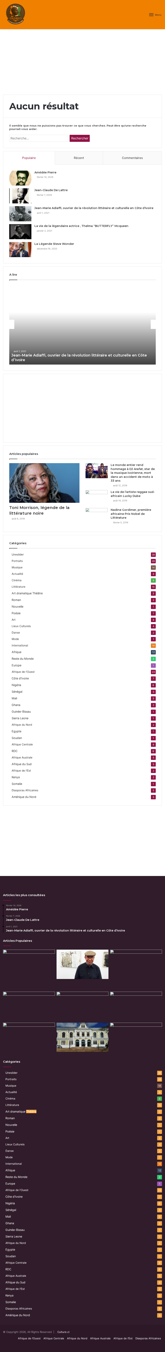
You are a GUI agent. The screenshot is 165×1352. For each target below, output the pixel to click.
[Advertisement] (82, 63)
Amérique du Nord (24, 797)
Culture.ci (63, 1331)
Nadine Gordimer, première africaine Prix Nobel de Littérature (131, 513)
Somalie (17, 783)
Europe (16, 665)
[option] (82, 324)
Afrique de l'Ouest (23, 671)
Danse (16, 632)
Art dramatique (27, 593)
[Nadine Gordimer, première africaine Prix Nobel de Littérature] (97, 515)
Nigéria (16, 685)
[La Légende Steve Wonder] (20, 249)
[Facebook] (145, 1345)
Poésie (16, 613)
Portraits (17, 561)
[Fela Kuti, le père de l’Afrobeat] (29, 964)
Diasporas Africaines (25, 790)
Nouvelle (17, 606)
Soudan (17, 738)
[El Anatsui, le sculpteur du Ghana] (136, 1037)
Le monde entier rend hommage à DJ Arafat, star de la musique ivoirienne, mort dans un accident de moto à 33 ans (133, 472)
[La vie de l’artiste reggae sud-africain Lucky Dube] (97, 497)
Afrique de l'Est (21, 770)
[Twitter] (149, 1345)
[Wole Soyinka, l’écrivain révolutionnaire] (82, 1006)
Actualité (17, 573)
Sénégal (17, 691)
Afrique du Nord (22, 724)
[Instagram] (159, 1345)
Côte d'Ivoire (20, 678)
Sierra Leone (20, 718)
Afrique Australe (22, 757)
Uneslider (18, 554)
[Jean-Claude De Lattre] (20, 195)
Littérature (18, 586)
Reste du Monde (23, 658)
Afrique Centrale (22, 744)
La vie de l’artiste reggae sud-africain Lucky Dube (133, 494)
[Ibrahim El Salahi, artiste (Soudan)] (82, 964)
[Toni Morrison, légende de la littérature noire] (44, 483)
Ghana (16, 705)
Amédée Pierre (45, 172)
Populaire (29, 158)
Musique (17, 567)
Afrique (16, 652)
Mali (14, 698)
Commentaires (132, 158)
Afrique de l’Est (123, 1338)
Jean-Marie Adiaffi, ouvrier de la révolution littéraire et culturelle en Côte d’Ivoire (93, 208)
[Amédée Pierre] (20, 178)
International (20, 645)
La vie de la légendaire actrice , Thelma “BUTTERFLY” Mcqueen (81, 226)
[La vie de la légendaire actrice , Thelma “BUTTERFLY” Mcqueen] (20, 231)
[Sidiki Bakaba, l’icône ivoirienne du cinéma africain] (29, 1037)
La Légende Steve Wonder (54, 244)
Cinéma (17, 580)
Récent (79, 158)
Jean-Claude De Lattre (51, 190)
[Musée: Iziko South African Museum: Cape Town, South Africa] (82, 1037)
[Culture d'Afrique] (15, 14)
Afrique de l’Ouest (29, 1338)
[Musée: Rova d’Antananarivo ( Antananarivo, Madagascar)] (29, 1006)
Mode (15, 639)
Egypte (16, 731)
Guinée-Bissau (21, 711)
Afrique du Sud (22, 764)
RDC (15, 751)
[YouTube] (154, 1345)
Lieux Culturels (21, 626)
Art (13, 619)
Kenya (16, 777)
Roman (16, 600)
